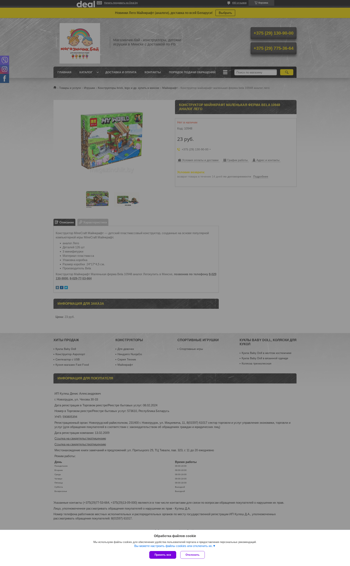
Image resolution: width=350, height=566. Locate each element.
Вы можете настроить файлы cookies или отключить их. (173, 546)
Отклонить (193, 554)
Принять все (163, 554)
